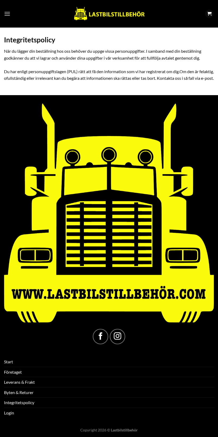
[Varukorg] (209, 14)
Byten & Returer (18, 392)
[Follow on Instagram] (117, 336)
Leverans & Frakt (19, 382)
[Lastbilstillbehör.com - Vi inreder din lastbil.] (109, 14)
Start (8, 361)
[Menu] (7, 13)
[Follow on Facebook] (100, 336)
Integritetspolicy (19, 402)
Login (9, 412)
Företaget (13, 371)
